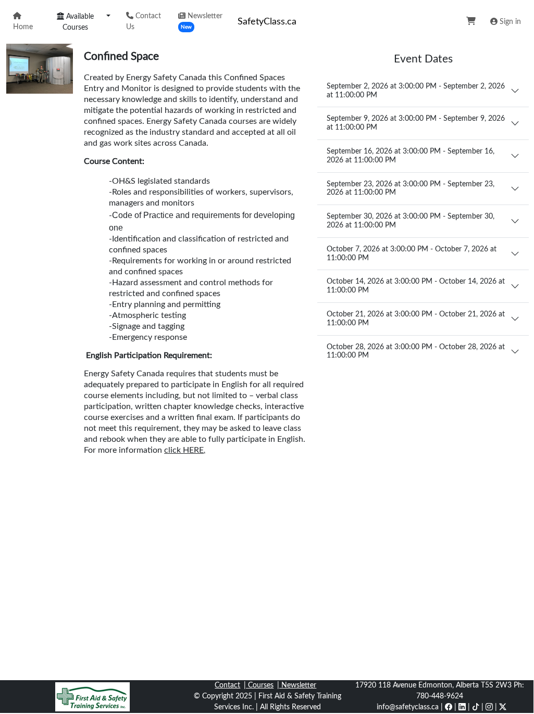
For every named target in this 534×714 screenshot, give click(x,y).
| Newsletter (296, 685)
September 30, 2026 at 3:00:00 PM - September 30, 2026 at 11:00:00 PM (410, 221)
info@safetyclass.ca (408, 707)
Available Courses (78, 22)
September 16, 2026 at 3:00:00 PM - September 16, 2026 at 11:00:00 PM (410, 156)
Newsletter (201, 21)
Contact (227, 685)
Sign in (509, 22)
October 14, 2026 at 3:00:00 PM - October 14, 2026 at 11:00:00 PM (416, 286)
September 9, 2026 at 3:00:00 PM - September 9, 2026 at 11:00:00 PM (416, 123)
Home (23, 27)
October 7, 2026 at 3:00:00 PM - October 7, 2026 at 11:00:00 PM (411, 254)
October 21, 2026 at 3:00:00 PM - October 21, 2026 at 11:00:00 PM (416, 319)
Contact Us (143, 21)
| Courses (259, 685)
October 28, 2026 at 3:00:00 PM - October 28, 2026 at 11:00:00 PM (416, 351)
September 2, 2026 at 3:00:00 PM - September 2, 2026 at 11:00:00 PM (416, 91)
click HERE (184, 450)
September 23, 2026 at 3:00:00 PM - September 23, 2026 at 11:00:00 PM (410, 189)
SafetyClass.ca (267, 21)
